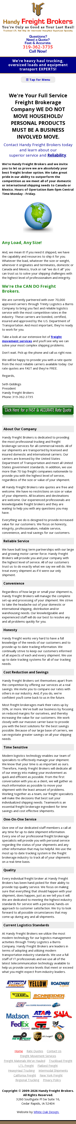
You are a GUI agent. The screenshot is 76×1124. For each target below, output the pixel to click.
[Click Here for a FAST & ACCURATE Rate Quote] (38, 417)
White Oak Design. (46, 1112)
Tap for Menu (38, 79)
